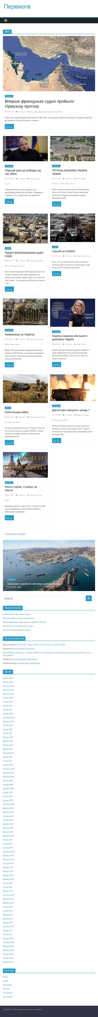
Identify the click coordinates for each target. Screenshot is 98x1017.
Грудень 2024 (8, 714)
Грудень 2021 (8, 737)
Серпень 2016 (8, 954)
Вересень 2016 (8, 950)
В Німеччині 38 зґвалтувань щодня (16, 614)
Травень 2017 (8, 919)
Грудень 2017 (8, 891)
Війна (8, 248)
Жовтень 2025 (8, 690)
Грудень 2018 (8, 848)
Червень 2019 (8, 824)
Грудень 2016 (8, 938)
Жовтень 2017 (8, 899)
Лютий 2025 (7, 706)
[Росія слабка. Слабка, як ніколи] (25, 454)
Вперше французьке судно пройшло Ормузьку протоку (24, 622)
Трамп (7, 266)
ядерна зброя (21, 266)
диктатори (84, 415)
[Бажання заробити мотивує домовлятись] (49, 541)
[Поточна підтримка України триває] (72, 138)
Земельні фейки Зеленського (24, 649)
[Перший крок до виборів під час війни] (25, 138)
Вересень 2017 (8, 903)
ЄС (35, 495)
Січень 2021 (7, 761)
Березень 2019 (8, 836)
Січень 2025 (7, 710)
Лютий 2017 (7, 930)
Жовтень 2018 (8, 856)
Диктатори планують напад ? (71, 410)
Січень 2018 (7, 887)
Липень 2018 (8, 867)
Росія (35, 260)
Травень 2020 (8, 785)
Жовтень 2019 (8, 808)
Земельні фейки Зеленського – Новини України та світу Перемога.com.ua (31, 653)
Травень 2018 (8, 875)
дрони (36, 417)
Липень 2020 (8, 781)
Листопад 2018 (8, 852)
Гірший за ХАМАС (64, 251)
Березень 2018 (8, 879)
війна (30, 111)
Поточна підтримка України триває (16, 630)
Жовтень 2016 (8, 946)
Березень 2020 (8, 789)
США (60, 111)
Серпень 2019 (8, 816)
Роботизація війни (16, 412)
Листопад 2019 (8, 804)
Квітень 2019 (8, 832)
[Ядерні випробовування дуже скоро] (25, 216)
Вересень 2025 (8, 694)
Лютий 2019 (7, 840)
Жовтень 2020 (8, 773)
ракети (54, 420)
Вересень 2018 (8, 859)
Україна (7, 183)
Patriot (78, 178)
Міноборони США (58, 183)
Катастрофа (7, 985)
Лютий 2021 (7, 757)
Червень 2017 (8, 915)
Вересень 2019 (8, 812)
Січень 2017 (7, 934)
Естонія (41, 417)
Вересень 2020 (8, 777)
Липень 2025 (8, 702)
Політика (9, 96)
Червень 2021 (8, 741)
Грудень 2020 (8, 765)
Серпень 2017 (8, 907)
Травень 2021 (8, 745)
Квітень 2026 (8, 678)
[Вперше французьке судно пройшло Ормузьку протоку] (49, 38)
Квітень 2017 (8, 923)
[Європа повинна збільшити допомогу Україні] (72, 301)
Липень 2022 (8, 725)
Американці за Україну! (20, 334)
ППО (82, 256)
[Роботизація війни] (25, 377)
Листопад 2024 (8, 718)
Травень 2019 (8, 828)
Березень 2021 (8, 753)
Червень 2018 (8, 871)
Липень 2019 (8, 820)
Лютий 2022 (7, 729)
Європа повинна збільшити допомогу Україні (69, 337)
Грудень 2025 (8, 682)
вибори (31, 178)
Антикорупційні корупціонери (25, 659)
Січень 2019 (7, 844)
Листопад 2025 (8, 686)
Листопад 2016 (8, 942)
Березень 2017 (8, 927)
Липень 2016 (8, 958)
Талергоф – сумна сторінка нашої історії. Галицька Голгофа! (42, 645)
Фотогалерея (8, 997)
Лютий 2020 (7, 792)
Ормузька (41, 111)
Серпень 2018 (8, 863)
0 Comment (21, 111)
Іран (35, 111)
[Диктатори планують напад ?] (72, 377)
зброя (35, 339)
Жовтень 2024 (8, 721)
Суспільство (7, 993)
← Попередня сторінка (14, 534)
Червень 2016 (8, 962)
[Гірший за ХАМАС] (72, 216)
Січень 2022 (7, 733)
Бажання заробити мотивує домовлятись (34, 583)
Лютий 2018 (7, 883)
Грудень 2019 (8, 800)
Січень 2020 (7, 796)
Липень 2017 (8, 911)
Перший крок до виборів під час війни (18, 626)
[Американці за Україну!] (25, 301)
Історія (5, 981)
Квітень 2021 (8, 749)
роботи (7, 422)
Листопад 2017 (8, 895)
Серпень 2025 (8, 698)
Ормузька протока (51, 111)
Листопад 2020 (8, 769)
